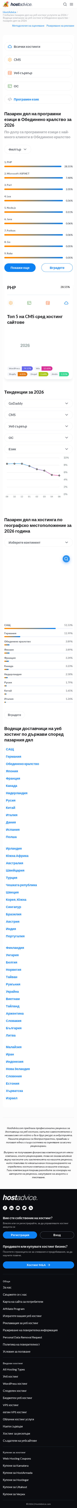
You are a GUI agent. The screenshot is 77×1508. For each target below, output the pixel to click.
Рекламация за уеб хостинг (20, 1323)
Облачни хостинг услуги (18, 1419)
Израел (11, 1098)
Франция (10, 657)
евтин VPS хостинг (15, 1412)
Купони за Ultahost (15, 1487)
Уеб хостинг (10, 1376)
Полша (11, 837)
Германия (10, 633)
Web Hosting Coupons (17, 1458)
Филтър (15, 149)
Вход (57, 1235)
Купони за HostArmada (17, 1472)
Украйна (12, 991)
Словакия (13, 1021)
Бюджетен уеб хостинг (17, 1397)
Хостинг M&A (36, 1265)
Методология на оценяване (28, 25)
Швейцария (15, 870)
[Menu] (71, 4)
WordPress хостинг (15, 1383)
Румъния (13, 984)
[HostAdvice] (17, 4)
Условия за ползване (16, 1351)
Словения (14, 1076)
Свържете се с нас (15, 1294)
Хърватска (14, 1091)
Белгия (11, 962)
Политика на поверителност (21, 1344)
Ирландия (14, 848)
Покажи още (20, 268)
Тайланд (12, 1006)
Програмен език (26, 99)
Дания (11, 822)
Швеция (12, 892)
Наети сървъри (13, 1426)
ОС (16, 86)
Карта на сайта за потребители (23, 1301)
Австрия (13, 921)
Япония (9, 649)
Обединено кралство (17, 641)
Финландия (15, 948)
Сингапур (13, 907)
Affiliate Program (14, 1308)
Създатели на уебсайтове (20, 1440)
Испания (13, 829)
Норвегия (13, 969)
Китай (8, 690)
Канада (8, 666)
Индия (11, 929)
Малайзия (14, 1047)
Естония (12, 1083)
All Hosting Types (14, 1369)
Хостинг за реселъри (16, 1433)
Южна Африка (17, 856)
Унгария (12, 955)
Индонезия (14, 1061)
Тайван (11, 977)
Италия (8, 698)
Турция (11, 878)
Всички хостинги (27, 46)
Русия (8, 682)
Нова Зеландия (18, 1069)
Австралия (14, 863)
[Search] (65, 4)
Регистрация (20, 1235)
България (14, 1028)
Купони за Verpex (14, 1494)
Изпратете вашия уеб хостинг (22, 1316)
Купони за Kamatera (15, 1465)
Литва (11, 1035)
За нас (7, 1287)
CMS (17, 60)
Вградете (57, 268)
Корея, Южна (16, 899)
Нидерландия (12, 674)
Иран (10, 1054)
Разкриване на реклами (60, 25)
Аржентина (15, 1013)
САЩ (7, 625)
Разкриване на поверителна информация (30, 1330)
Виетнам (13, 999)
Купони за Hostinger (16, 1479)
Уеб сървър (23, 73)
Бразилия (13, 914)
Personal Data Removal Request (22, 1337)
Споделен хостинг (15, 1390)
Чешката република (21, 885)
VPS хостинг (11, 1405)
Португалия (15, 936)
